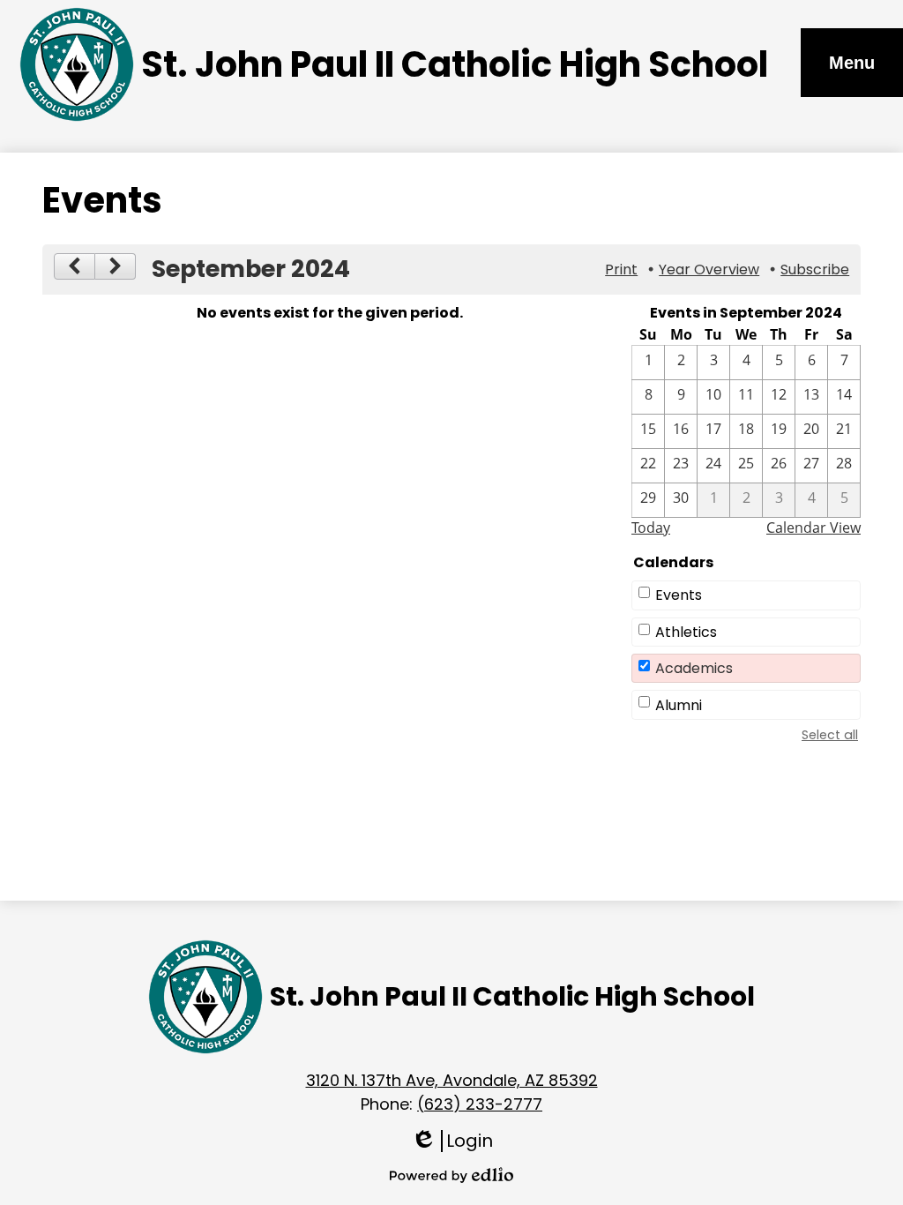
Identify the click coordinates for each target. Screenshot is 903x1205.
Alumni (678, 705)
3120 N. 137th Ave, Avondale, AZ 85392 (452, 1080)
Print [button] (621, 269)
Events (678, 595)
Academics (694, 668)
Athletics (686, 632)
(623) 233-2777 (479, 1104)
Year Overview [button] (709, 269)
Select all (830, 735)
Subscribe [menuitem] (814, 269)
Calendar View (813, 527)
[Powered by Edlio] (451, 1175)
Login (452, 1141)
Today (650, 527)
